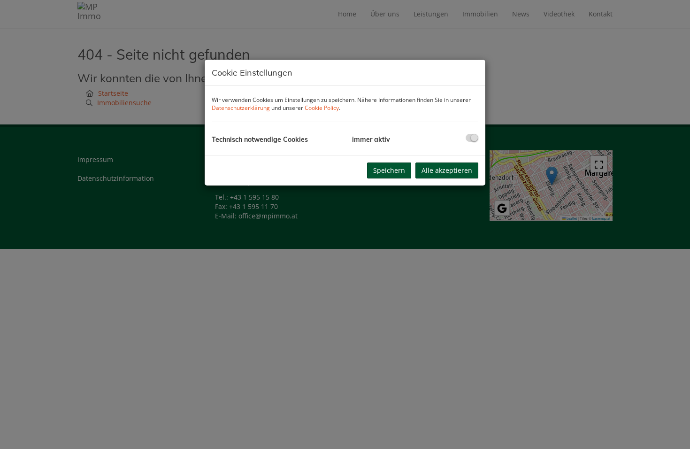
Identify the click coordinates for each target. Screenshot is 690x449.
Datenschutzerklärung (241, 108)
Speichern (389, 170)
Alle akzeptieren (447, 170)
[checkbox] (472, 138)
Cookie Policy (322, 108)
